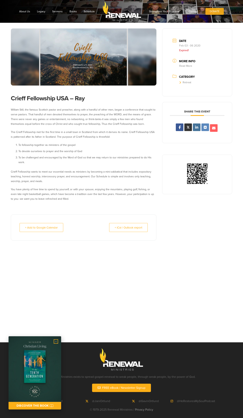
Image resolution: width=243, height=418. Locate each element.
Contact (193, 11)
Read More (185, 66)
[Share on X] (188, 127)
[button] (55, 341)
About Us (24, 11)
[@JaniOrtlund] (88, 401)
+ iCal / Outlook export (128, 227)
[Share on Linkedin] (196, 127)
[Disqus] (121, 293)
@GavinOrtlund (149, 401)
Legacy (41, 11)
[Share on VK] (205, 127)
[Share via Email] (214, 128)
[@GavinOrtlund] (135, 401)
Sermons (57, 11)
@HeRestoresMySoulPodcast (196, 401)
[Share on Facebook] (179, 127)
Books (73, 11)
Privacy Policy (144, 409)
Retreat (187, 82)
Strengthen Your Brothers (164, 11)
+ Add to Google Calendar (41, 227)
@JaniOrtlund (101, 401)
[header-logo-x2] (122, 11)
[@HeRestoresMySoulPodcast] (173, 401)
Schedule (89, 11)
